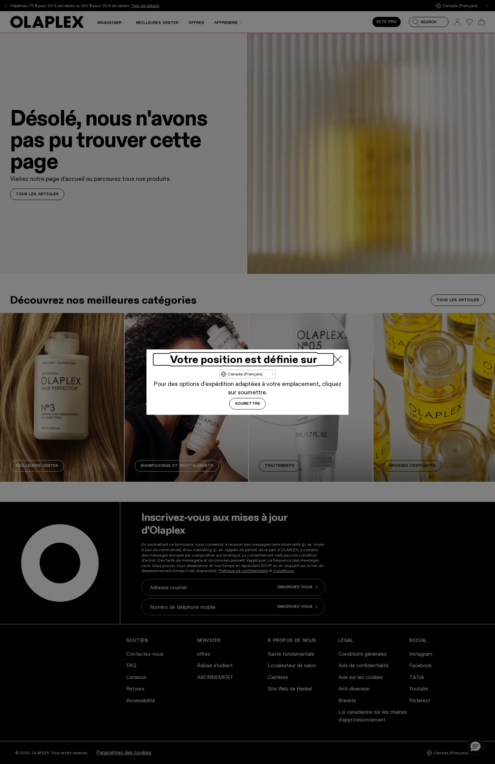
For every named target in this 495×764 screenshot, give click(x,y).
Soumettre (247, 404)
